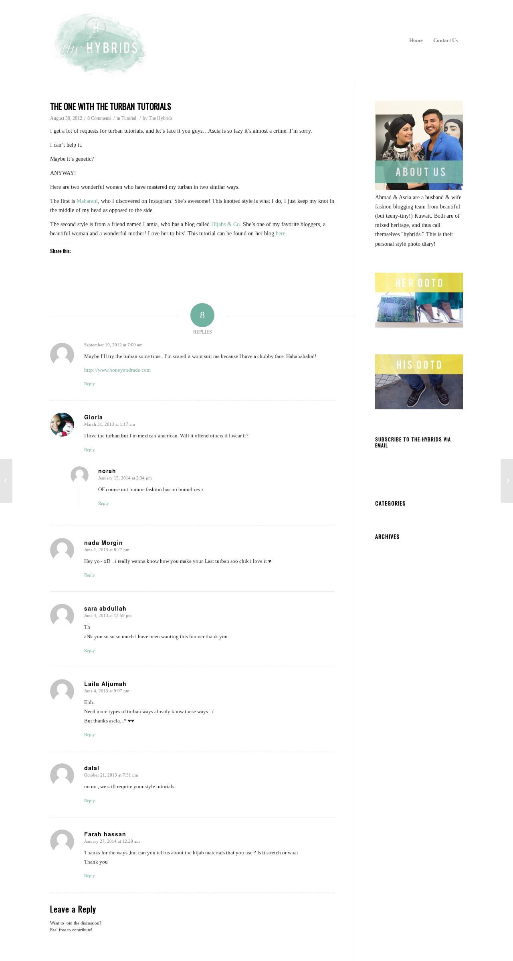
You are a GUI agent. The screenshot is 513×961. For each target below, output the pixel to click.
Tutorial (128, 118)
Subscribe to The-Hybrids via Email (413, 442)
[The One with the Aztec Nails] (6, 481)
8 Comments (99, 118)
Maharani (87, 201)
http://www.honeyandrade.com (117, 370)
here (280, 234)
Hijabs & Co (225, 224)
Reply (89, 383)
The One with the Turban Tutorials (110, 106)
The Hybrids (161, 118)
